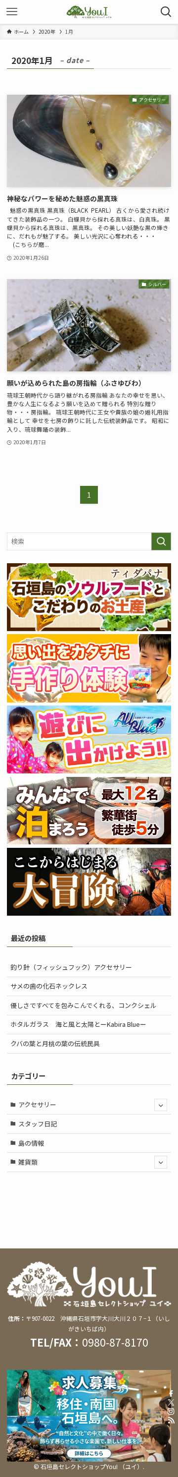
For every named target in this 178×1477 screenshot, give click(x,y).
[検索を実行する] (161, 541)
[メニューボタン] (12, 12)
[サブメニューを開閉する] (160, 1105)
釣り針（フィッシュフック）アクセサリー (71, 967)
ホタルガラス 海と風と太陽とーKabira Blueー (78, 1024)
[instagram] (171, 1411)
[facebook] (171, 1393)
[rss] (171, 1420)
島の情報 (31, 1143)
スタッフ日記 (37, 1123)
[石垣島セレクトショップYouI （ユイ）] (89, 12)
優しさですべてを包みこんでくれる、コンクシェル (83, 1005)
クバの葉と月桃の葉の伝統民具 (55, 1043)
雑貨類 (28, 1162)
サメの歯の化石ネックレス (49, 986)
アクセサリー (37, 1104)
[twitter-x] (171, 1402)
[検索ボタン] (166, 12)
